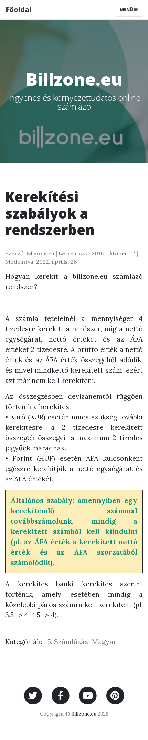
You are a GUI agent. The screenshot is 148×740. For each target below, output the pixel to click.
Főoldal (18, 9)
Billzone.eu (83, 714)
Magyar (104, 641)
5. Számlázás (67, 641)
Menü (127, 9)
